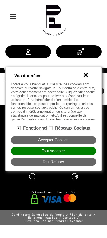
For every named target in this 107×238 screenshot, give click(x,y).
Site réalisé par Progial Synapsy (53, 221)
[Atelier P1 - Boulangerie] (53, 19)
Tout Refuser (53, 162)
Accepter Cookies (53, 140)
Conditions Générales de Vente (38, 214)
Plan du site (81, 214)
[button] (28, 51)
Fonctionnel (35, 128)
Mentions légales (42, 218)
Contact (69, 218)
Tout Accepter (53, 151)
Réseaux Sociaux (72, 128)
